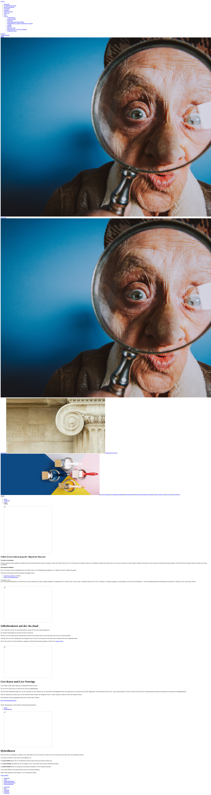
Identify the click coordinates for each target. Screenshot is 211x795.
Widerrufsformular (9, 784)
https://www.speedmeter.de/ (11, 577)
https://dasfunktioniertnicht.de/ (8, 700)
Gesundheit (7, 8)
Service (6, 16)
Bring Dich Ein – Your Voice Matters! (17, 29)
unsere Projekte (11, 17)
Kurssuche (6, 4)
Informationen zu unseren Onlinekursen (20, 23)
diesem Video (59, 641)
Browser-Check (11, 28)
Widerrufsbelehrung (9, 781)
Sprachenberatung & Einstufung (15, 22)
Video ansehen (4, 775)
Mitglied (9, 26)
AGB (5, 779)
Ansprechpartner (11, 19)
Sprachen (6, 10)
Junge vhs (6, 13)
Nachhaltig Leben (12, 31)
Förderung (10, 20)
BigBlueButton (8, 709)
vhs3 (5, 14)
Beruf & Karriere (8, 11)
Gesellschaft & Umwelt (10, 5)
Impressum (7, 778)
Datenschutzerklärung (9, 782)
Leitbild (9, 25)
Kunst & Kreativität (9, 7)
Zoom (5, 707)
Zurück (2, 1)
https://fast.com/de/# (9, 575)
